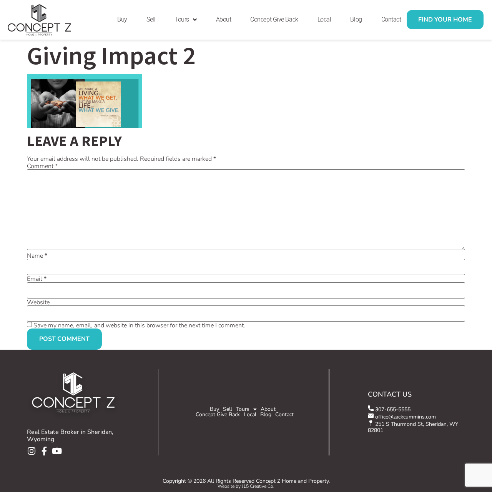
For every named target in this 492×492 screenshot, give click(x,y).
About (223, 19)
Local (324, 19)
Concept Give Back (274, 19)
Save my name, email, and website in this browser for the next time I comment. (139, 325)
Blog (356, 19)
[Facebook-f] (44, 451)
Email (37, 279)
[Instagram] (31, 451)
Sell (150, 19)
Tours (182, 19)
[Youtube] (56, 451)
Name (37, 256)
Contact (391, 19)
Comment (42, 166)
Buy (122, 19)
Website (38, 302)
